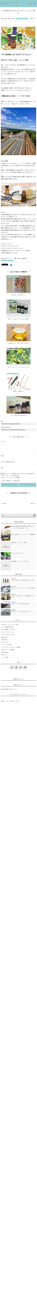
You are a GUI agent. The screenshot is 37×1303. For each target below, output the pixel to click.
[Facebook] (25, 667)
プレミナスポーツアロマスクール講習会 (11, 647)
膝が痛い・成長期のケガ (18, 391)
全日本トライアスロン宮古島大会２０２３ (21, 611)
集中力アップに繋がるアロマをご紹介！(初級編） (18, 318)
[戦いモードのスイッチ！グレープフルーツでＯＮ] (18, 363)
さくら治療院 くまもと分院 (8, 629)
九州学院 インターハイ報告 (19, 542)
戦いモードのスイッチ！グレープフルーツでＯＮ (18, 367)
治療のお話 (4, 639)
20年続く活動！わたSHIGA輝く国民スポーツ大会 (22, 580)
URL (2, 467)
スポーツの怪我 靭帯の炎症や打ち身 (18, 415)
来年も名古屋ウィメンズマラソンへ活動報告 (23, 534)
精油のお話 (4, 637)
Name (2, 455)
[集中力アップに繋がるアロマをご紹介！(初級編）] (18, 312)
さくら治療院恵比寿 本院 (7, 627)
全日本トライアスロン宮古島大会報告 (20, 603)
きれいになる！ (5, 642)
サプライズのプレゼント (17, 553)
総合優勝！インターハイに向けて (20, 561)
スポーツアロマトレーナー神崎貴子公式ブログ (9, 3)
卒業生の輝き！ (5, 652)
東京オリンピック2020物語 (8, 649)
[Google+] (16, 667)
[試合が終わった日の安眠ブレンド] (18, 293)
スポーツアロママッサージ (8, 632)
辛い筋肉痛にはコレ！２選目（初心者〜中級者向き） (18, 343)
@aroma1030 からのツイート (9, 689)
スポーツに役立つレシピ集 (22, 18)
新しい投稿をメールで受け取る (11, 480)
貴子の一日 (4, 654)
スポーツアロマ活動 (6, 644)
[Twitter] (20, 667)
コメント (12, 258)
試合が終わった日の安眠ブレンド (18, 294)
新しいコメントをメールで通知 (11, 477)
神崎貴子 (25, 258)
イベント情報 (5, 657)
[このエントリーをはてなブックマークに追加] (11, 265)
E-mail (2, 461)
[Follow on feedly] (11, 667)
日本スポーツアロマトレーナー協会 (10, 624)
